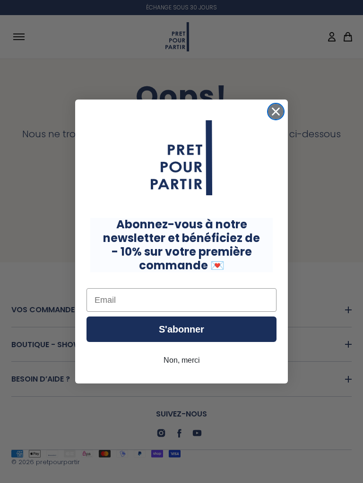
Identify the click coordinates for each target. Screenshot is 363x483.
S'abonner (181, 329)
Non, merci (182, 360)
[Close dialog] (276, 111)
